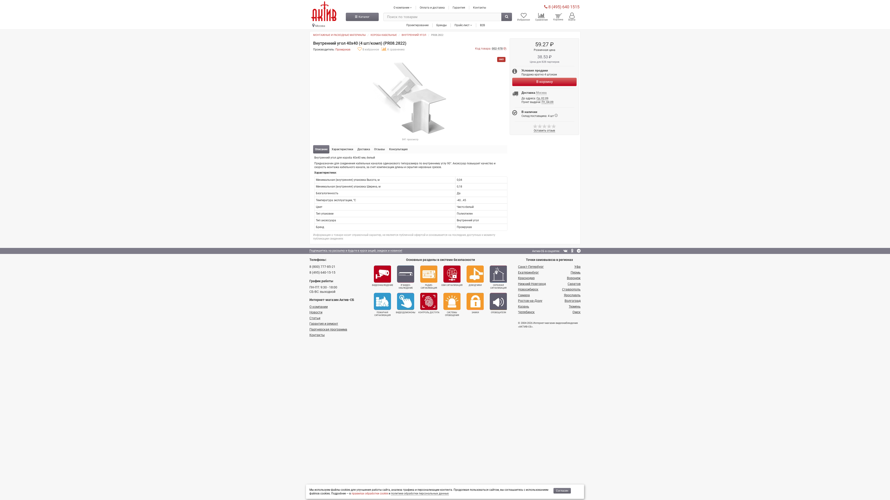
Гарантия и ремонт (323, 323)
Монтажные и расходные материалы (339, 35)
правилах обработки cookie (370, 493)
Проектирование (417, 25)
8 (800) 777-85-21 (322, 267)
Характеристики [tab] (342, 149)
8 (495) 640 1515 (563, 6)
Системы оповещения (452, 313)
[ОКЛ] (410, 97)
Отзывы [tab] (379, 149)
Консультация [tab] (398, 149)
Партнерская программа (328, 329)
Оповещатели (498, 312)
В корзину (544, 82)
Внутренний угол (414, 35)
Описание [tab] (321, 149)
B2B (482, 25)
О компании (318, 307)
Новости (315, 312)
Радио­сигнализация (429, 286)
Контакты (479, 7)
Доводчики (475, 285)
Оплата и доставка (432, 7)
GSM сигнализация (452, 285)
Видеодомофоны (405, 312)
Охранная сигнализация (498, 286)
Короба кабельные (384, 35)
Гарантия (459, 7)
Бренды (441, 25)
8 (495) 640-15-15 (322, 272)
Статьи (314, 318)
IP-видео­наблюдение (406, 286)
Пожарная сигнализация (382, 313)
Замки (475, 312)
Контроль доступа (428, 312)
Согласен (562, 490)
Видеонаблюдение (382, 285)
